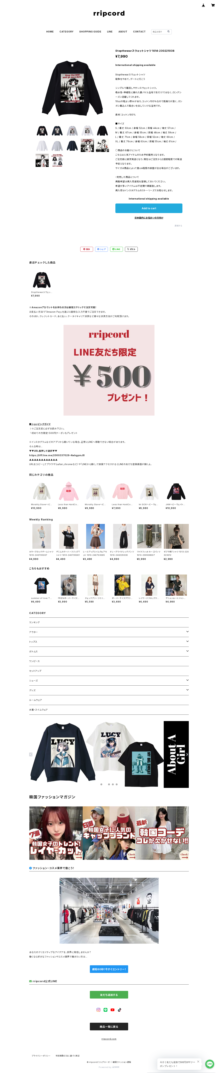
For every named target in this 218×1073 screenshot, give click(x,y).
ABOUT (122, 31)
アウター (33, 632)
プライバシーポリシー (41, 1056)
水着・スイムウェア (38, 709)
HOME (50, 31)
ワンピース (34, 661)
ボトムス (33, 651)
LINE (110, 31)
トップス (33, 641)
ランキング (34, 622)
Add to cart (149, 208)
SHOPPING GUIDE (90, 31)
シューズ (33, 680)
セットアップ (35, 671)
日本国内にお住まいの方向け (149, 217)
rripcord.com (109, 1039)
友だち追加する (109, 994)
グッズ (32, 690)
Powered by (105, 1067)
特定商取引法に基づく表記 (68, 1056)
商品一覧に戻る (109, 1026)
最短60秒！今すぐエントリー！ (109, 969)
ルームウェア (35, 700)
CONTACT (139, 31)
